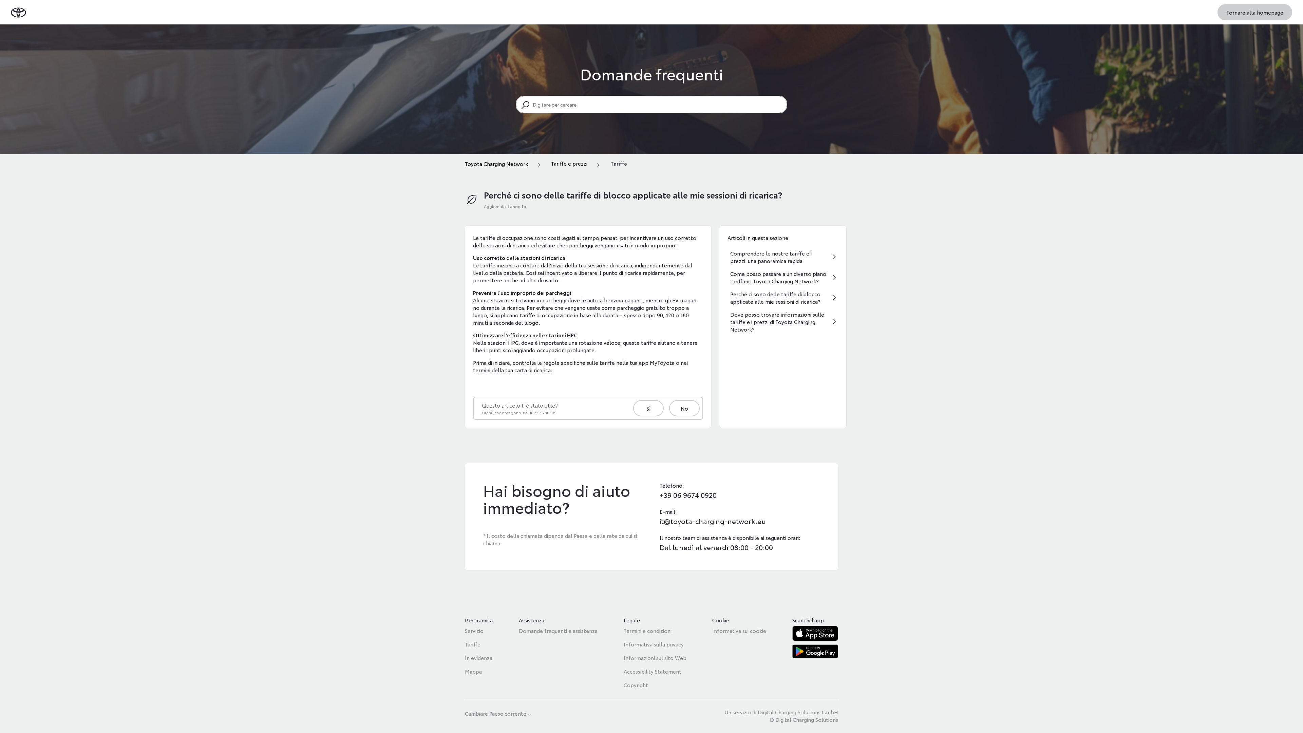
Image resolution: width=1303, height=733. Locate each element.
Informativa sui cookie (739, 630)
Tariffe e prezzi (569, 163)
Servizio (474, 630)
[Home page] (18, 12)
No (684, 408)
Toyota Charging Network (496, 163)
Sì (648, 408)
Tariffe (618, 163)
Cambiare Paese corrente (496, 714)
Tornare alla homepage (1254, 12)
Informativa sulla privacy (654, 644)
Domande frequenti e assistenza (558, 630)
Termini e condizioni (648, 630)
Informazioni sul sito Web (655, 657)
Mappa (473, 671)
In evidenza (478, 657)
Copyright (636, 685)
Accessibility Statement (652, 671)
